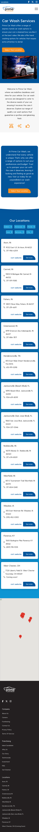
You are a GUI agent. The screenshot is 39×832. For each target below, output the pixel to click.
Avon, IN (4, 781)
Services (29, 257)
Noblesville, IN (6, 798)
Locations (4, 2)
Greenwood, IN (7, 794)
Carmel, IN (5, 786)
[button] (22, 617)
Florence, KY (6, 822)
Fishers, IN (5, 790)
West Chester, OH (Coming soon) (13, 826)
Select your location (13, 50)
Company (6, 709)
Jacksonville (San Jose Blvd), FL (13, 814)
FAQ (3, 766)
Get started (6, 770)
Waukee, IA (6, 818)
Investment (6, 762)
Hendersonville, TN (8, 806)
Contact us (6, 725)
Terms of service (8, 734)
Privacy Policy (7, 729)
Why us (4, 749)
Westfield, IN (6, 802)
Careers (5, 717)
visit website (16, 258)
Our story (5, 753)
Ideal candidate (7, 745)
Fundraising (6, 721)
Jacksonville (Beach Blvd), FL (12, 810)
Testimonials (6, 758)
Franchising (6, 741)
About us (5, 713)
